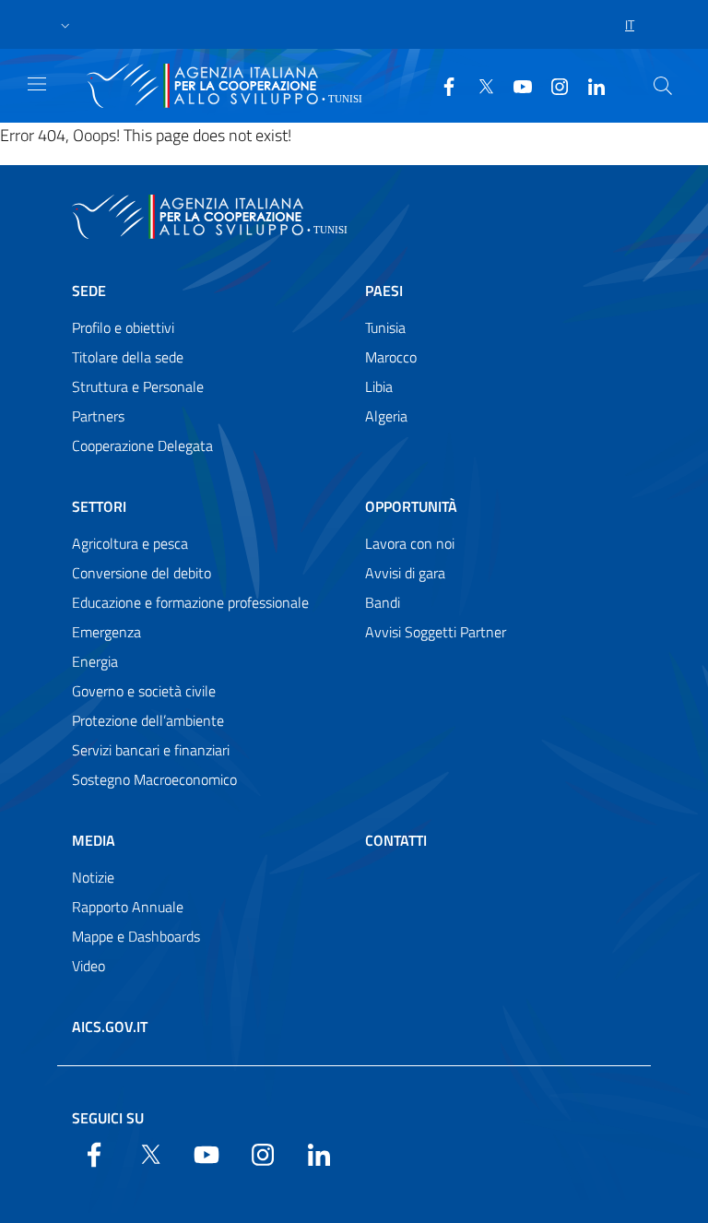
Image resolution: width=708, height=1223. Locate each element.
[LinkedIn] (589, 85)
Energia (95, 661)
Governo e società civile (144, 691)
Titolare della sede (127, 357)
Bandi (382, 602)
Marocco (391, 357)
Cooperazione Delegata (142, 445)
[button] (65, 24)
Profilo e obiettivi (123, 327)
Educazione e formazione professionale (190, 602)
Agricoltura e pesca (130, 543)
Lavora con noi (409, 543)
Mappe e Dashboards (136, 936)
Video (88, 966)
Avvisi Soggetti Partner (435, 632)
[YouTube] (515, 85)
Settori (99, 506)
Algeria (386, 416)
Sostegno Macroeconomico (154, 779)
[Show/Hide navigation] (37, 84)
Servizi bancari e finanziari (151, 750)
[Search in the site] (663, 86)
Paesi (384, 290)
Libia (379, 386)
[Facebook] (441, 85)
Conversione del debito (141, 573)
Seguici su (108, 1118)
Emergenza (106, 632)
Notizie (93, 877)
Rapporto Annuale (127, 907)
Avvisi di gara (405, 573)
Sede (89, 290)
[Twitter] (478, 85)
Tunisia (385, 327)
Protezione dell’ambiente (148, 720)
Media (93, 840)
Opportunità (411, 506)
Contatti (396, 840)
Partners (98, 416)
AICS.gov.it (110, 1026)
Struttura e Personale (138, 386)
